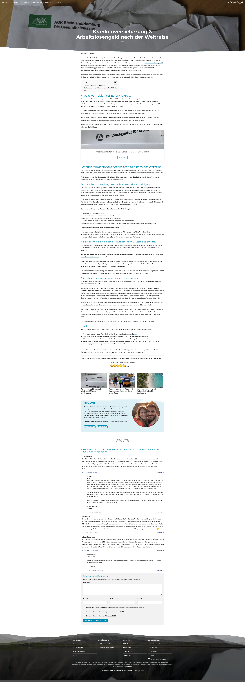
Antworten (160, 472)
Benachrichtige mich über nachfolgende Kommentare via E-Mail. (105, 612)
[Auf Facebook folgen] (231, 2)
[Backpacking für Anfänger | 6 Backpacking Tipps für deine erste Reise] (122, 380)
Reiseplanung (36, 3)
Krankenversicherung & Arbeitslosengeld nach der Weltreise (100, 88)
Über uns (56, 3)
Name (85, 599)
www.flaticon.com (129, 666)
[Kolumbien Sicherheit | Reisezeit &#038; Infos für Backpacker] (150, 380)
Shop (47, 3)
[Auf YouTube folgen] (241, 2)
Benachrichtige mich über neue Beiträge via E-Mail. (101, 616)
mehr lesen (122, 157)
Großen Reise (150, 101)
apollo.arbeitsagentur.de (155, 234)
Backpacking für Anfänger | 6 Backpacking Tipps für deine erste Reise (121, 391)
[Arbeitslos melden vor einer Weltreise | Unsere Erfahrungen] (94, 380)
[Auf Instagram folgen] (234, 2)
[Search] (228, 3)
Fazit (85, 90)
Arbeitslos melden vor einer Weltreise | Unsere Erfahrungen (122, 152)
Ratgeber (92, 53)
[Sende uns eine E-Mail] (238, 2)
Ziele (26, 3)
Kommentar (87, 582)
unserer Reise (129, 247)
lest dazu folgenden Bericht (128, 334)
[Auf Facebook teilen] (117, 440)
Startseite (84, 53)
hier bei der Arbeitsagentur (90, 257)
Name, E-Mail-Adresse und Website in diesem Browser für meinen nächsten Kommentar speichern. (115, 607)
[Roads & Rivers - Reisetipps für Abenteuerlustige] (10, 2)
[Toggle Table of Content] (114, 83)
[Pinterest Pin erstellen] (127, 440)
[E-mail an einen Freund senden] (124, 440)
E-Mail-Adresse (115, 599)
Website (140, 599)
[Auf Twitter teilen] (120, 440)
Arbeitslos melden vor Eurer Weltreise (94, 85)
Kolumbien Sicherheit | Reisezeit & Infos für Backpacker (146, 391)
